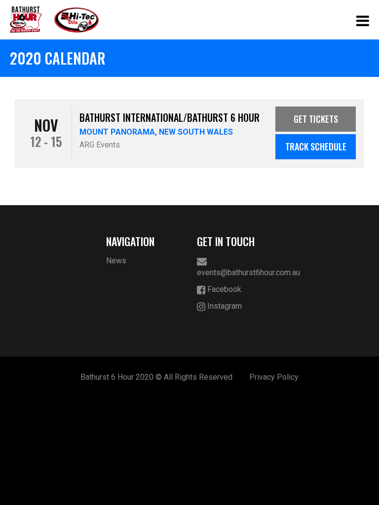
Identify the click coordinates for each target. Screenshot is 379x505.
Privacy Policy (274, 377)
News (116, 260)
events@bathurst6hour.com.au (235, 272)
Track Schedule (315, 146)
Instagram (223, 306)
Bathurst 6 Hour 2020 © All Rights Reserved (156, 377)
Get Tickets (316, 118)
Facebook (223, 289)
